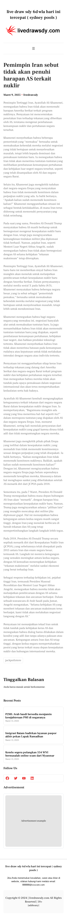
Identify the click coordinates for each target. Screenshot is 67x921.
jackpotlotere (13, 660)
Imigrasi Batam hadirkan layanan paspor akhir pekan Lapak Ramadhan (31, 735)
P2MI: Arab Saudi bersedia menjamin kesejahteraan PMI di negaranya (28, 716)
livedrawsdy (30, 95)
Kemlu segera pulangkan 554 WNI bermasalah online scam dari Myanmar (29, 754)
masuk (19, 687)
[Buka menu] (33, 48)
